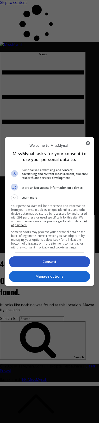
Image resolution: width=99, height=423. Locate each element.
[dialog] (49, 211)
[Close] (88, 143)
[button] (49, 197)
